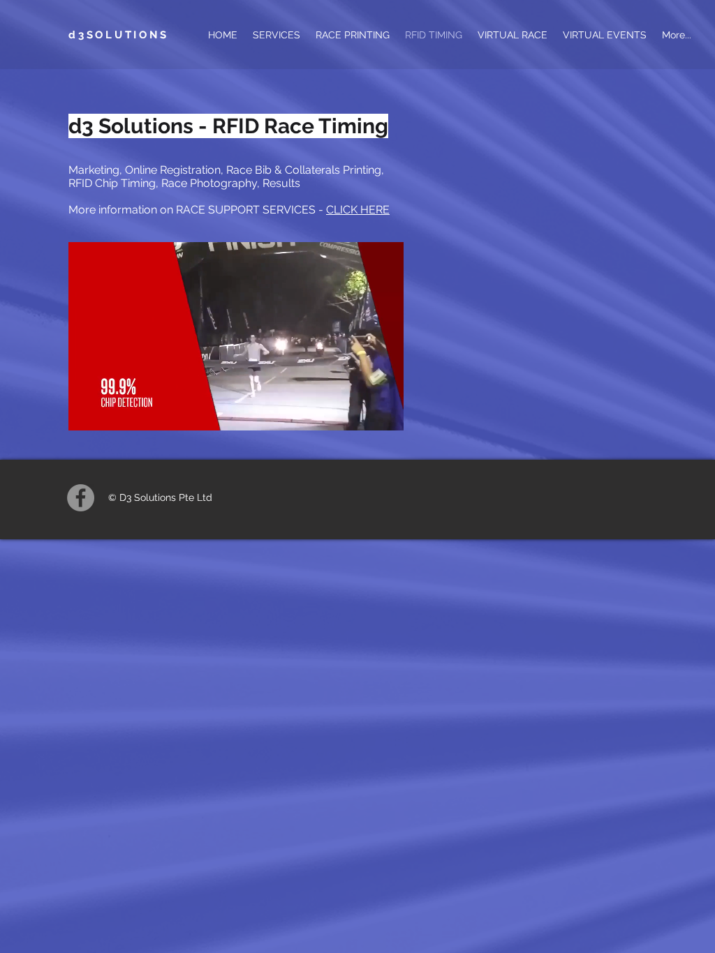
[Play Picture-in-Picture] (361, 412)
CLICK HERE (358, 209)
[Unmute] (110, 412)
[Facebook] (80, 497)
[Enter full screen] (385, 412)
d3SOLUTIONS (118, 35)
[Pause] (87, 412)
